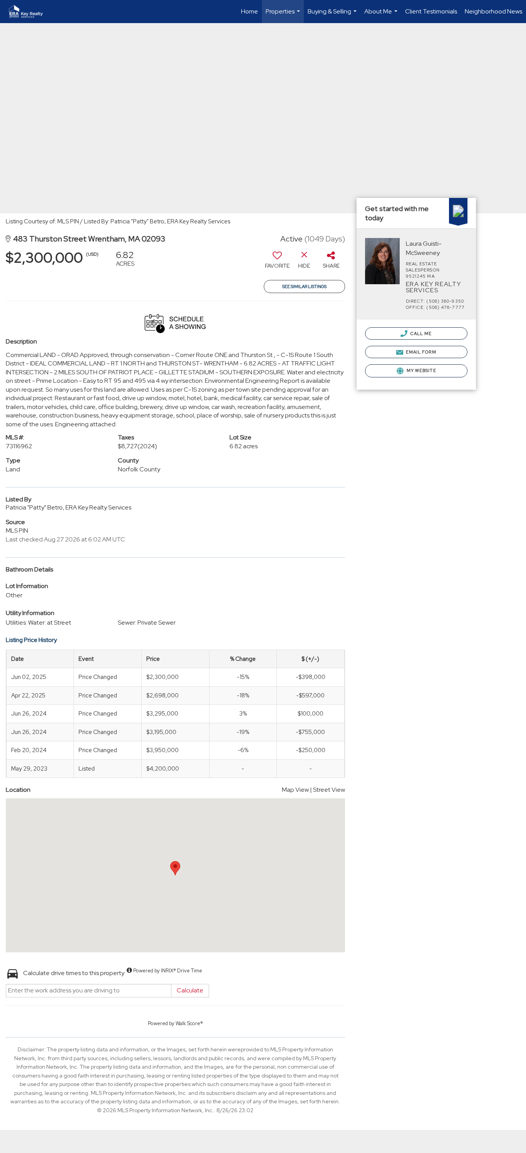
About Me (381, 15)
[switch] (277, 262)
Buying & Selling (333, 15)
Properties (284, 15)
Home (249, 11)
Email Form (420, 352)
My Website (420, 370)
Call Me (420, 333)
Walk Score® (189, 1023)
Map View (295, 790)
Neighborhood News (493, 11)
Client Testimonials (431, 11)
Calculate (190, 990)
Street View (329, 790)
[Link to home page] (30, 11)
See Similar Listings (304, 286)
